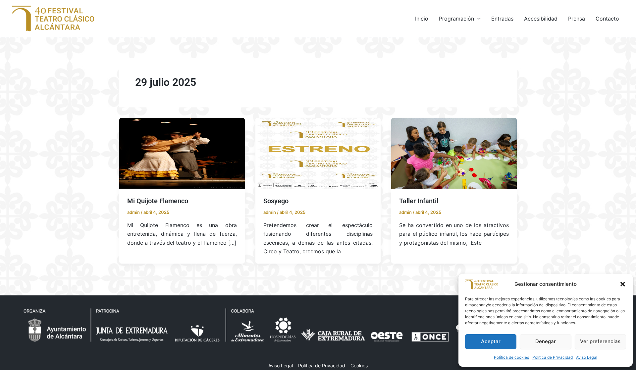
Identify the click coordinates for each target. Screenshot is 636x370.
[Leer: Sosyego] (318, 153)
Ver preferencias (600, 341)
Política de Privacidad (552, 357)
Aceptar (491, 341)
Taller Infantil (418, 201)
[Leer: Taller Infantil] (454, 153)
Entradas (502, 18)
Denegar (545, 341)
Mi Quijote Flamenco (157, 201)
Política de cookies (511, 357)
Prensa (576, 18)
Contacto (607, 18)
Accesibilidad (540, 18)
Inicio (421, 18)
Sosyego (276, 201)
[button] (622, 284)
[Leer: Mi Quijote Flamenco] (182, 153)
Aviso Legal (586, 357)
